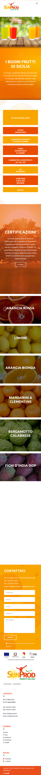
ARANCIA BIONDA (20, 367)
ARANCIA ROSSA (20, 308)
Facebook (7, 759)
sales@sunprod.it (28, 586)
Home (6, 732)
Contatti (6, 742)
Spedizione (7, 737)
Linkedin (7, 761)
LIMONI (20, 338)
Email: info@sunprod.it (10, 713)
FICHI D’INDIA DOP (20, 465)
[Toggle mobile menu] (37, 3)
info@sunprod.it (14, 586)
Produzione (7, 740)
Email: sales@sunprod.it (10, 716)
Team (6, 735)
